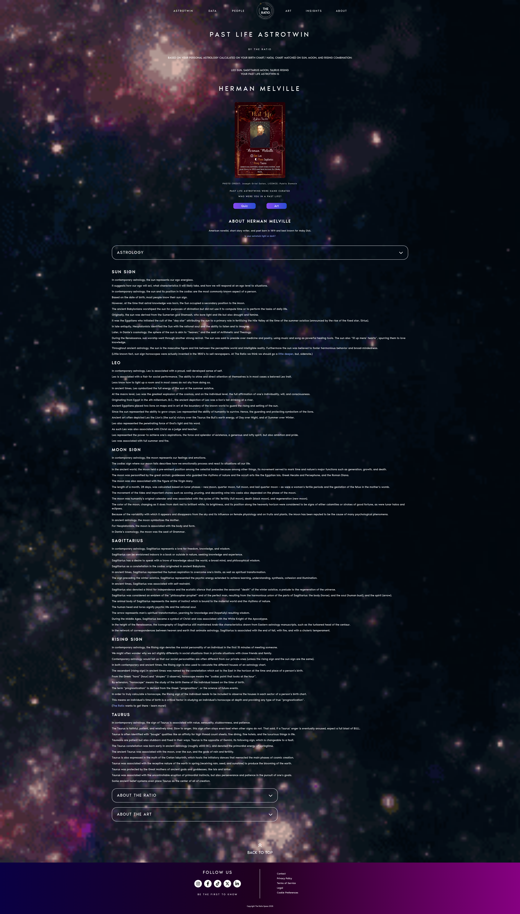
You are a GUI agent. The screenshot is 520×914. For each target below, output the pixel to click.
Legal (280, 887)
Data (213, 10)
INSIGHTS (314, 10)
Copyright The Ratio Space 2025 (260, 906)
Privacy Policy (284, 878)
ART (288, 10)
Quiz (244, 206)
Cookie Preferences (287, 892)
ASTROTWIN (183, 10)
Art (276, 206)
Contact (281, 873)
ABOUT (341, 10)
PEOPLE (238, 10)
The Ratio (118, 705)
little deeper (285, 353)
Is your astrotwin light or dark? (260, 236)
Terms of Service (286, 883)
